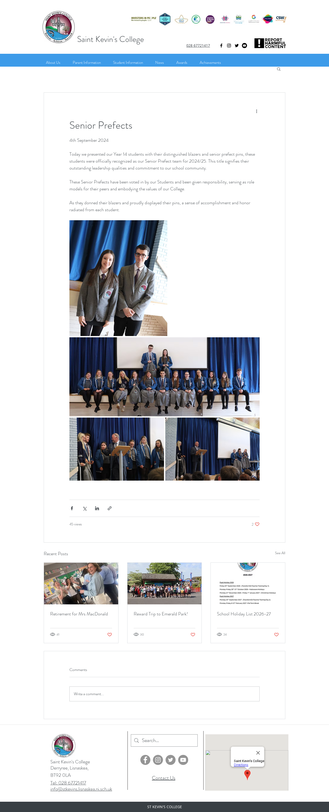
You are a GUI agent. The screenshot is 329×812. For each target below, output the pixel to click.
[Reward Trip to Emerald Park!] (164, 583)
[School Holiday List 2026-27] (248, 583)
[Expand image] (118, 278)
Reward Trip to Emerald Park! (161, 614)
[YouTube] (244, 45)
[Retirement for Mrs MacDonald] (81, 583)
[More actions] (256, 111)
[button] (278, 69)
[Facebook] (145, 760)
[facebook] (221, 45)
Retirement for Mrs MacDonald (79, 614)
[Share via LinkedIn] (97, 508)
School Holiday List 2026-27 (244, 614)
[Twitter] (236, 45)
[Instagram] (229, 45)
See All (280, 552)
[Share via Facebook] (71, 508)
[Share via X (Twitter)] (84, 508)
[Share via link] (109, 508)
